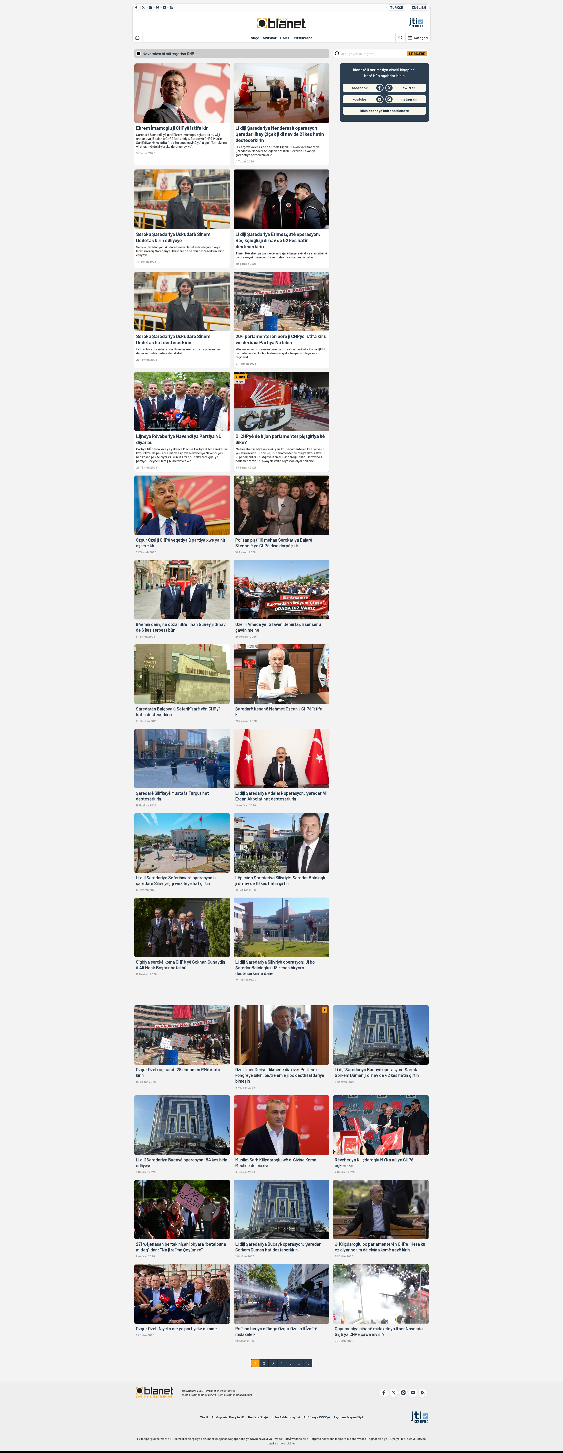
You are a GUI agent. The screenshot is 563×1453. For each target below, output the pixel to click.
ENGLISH (419, 7)
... (299, 1363)
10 (307, 1363)
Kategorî (421, 38)
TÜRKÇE (396, 7)
